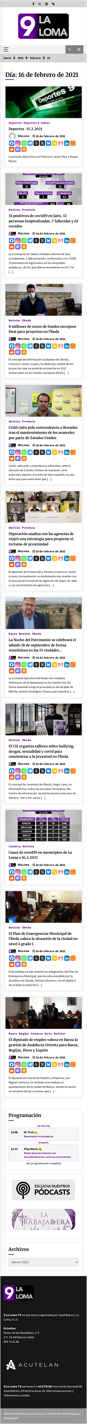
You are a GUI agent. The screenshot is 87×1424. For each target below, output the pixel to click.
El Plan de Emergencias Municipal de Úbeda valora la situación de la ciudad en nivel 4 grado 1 (43, 938)
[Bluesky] (48, 143)
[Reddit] (11, 149)
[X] (42, 143)
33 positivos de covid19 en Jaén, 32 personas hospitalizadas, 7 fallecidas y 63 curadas (43, 221)
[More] (24, 149)
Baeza (13, 633)
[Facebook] (11, 143)
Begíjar (24, 1033)
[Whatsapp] (24, 143)
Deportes (15, 122)
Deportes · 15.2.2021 (25, 129)
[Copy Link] (54, 143)
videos (45, 122)
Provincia (28, 209)
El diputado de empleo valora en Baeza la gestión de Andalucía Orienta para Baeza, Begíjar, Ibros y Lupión (44, 1045)
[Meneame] (73, 143)
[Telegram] (30, 143)
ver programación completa (43, 1163)
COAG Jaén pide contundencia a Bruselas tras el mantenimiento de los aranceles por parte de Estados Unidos (43, 432)
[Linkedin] (66, 143)
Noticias (14, 209)
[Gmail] (60, 143)
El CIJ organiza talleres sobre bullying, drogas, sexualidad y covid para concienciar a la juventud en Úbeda (41, 751)
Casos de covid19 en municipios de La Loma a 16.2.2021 (40, 855)
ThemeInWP (11, 1418)
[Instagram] (17, 143)
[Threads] (36, 143)
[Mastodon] (17, 149)
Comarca (15, 846)
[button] (69, 49)
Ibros (48, 1033)
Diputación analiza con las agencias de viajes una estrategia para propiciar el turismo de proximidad (41, 539)
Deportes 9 (31, 122)
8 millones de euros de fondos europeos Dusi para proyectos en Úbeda (42, 329)
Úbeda (26, 320)
